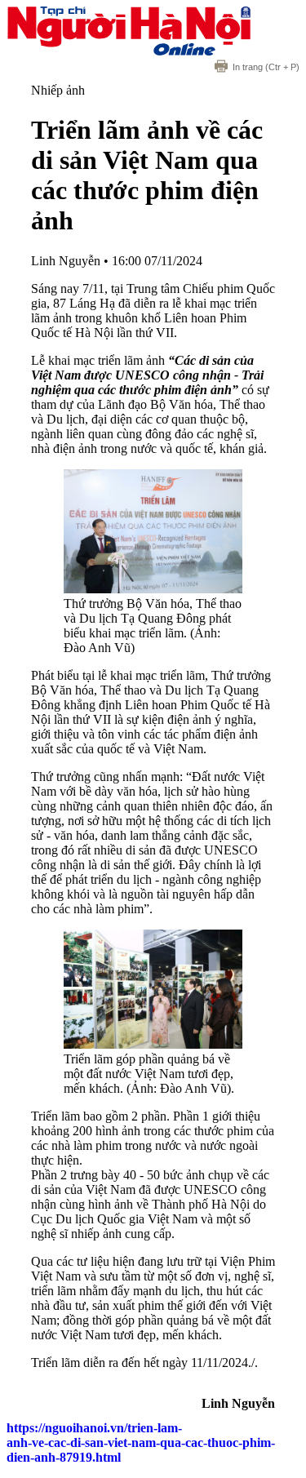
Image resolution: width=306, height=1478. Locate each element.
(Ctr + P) (266, 67)
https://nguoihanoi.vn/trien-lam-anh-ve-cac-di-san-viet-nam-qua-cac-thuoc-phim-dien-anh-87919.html (141, 1442)
